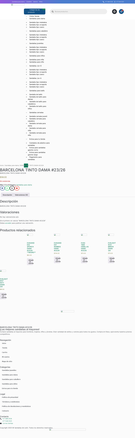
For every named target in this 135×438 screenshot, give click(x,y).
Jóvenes (35, 2)
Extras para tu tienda (10, 388)
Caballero (29, 2)
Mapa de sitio (7, 361)
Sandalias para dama (18, 2)
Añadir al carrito (31, 261)
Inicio (2, 165)
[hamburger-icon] (43, 9)
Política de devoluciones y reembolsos (16, 406)
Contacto (5, 411)
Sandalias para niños (9, 384)
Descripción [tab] (7, 195)
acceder (8, 223)
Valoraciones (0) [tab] (21, 195)
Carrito (4, 352)
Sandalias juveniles (9, 370)
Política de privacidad (10, 397)
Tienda (4, 348)
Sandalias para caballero (11, 379)
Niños (40, 2)
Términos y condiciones (11, 402)
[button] (2, 188)
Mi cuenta (5, 357)
